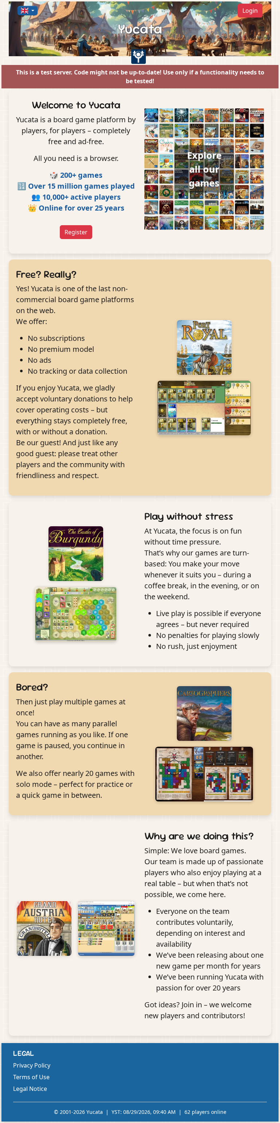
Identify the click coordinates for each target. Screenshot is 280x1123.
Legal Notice (30, 1089)
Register (76, 232)
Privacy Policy (31, 1065)
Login (250, 11)
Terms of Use (31, 1077)
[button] (27, 10)
